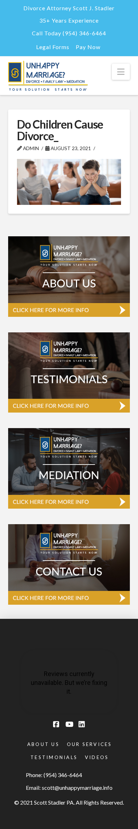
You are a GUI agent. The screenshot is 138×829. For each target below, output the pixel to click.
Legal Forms (52, 46)
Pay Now (88, 46)
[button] (121, 72)
